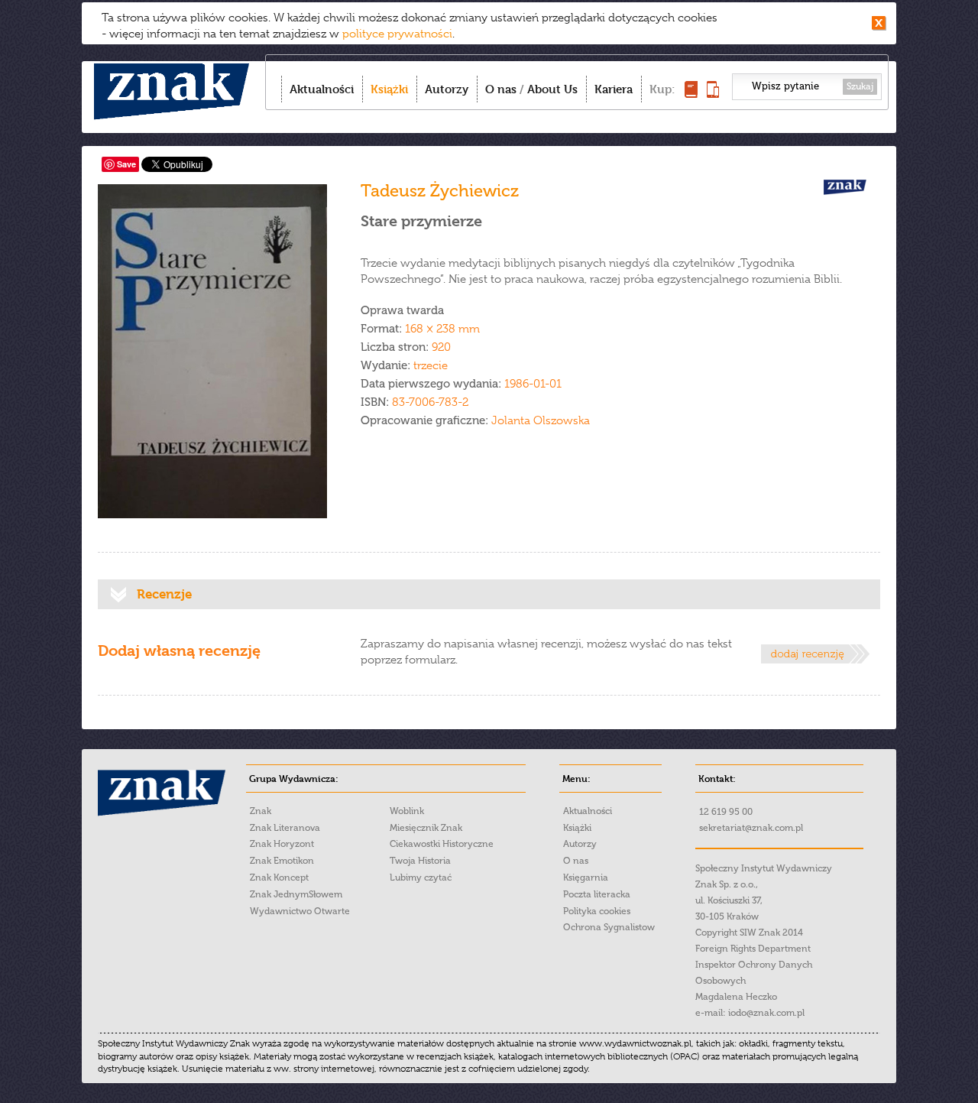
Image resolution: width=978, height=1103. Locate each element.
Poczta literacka (596, 894)
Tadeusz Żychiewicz (440, 190)
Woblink (407, 811)
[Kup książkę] (691, 93)
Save (126, 164)
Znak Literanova (285, 827)
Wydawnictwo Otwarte (300, 911)
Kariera (613, 89)
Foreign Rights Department (753, 948)
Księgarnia (585, 877)
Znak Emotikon (282, 860)
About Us (552, 89)
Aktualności (322, 89)
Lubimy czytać (421, 877)
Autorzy (446, 89)
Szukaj (860, 86)
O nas (501, 89)
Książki (389, 89)
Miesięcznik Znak (426, 827)
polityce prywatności (397, 34)
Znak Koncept (279, 877)
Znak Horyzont (282, 844)
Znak (260, 811)
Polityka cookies (596, 911)
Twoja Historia (420, 860)
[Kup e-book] (713, 93)
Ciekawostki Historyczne (442, 844)
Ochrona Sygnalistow (609, 927)
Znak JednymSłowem (296, 894)
